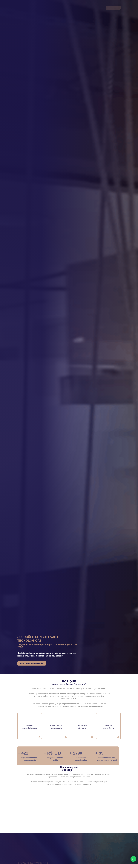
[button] (133, 859)
